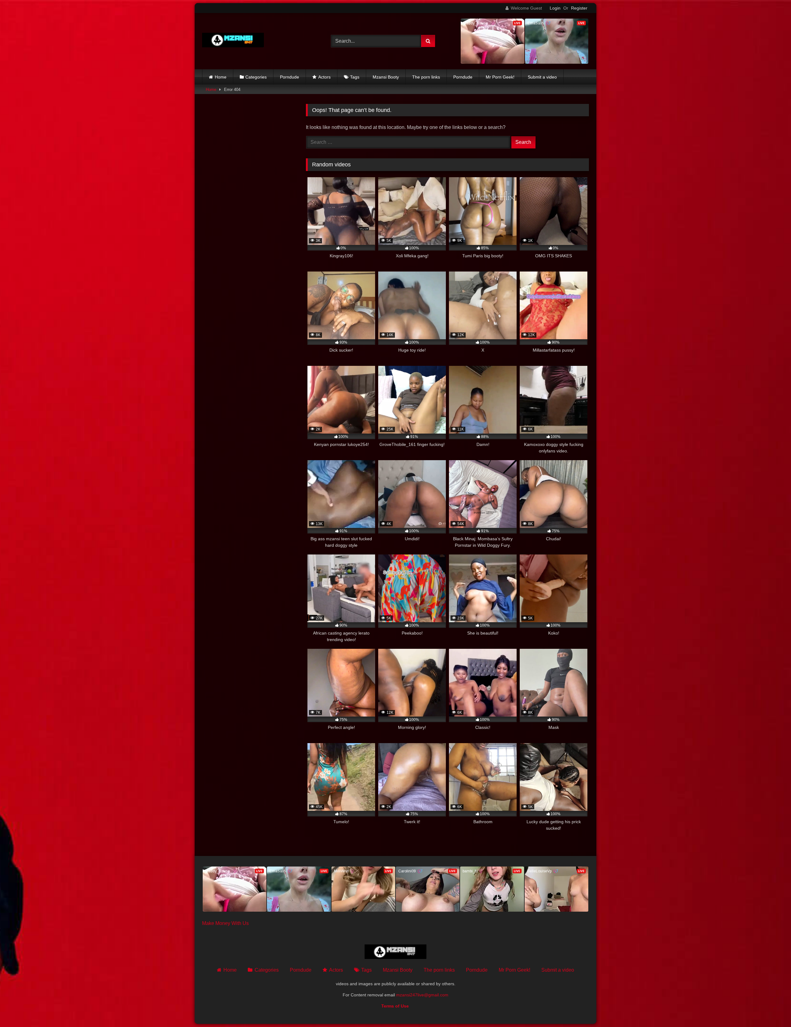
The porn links (426, 77)
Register (579, 8)
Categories (256, 77)
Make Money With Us (225, 923)
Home (220, 77)
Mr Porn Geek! (500, 77)
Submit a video (542, 77)
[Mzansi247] (233, 41)
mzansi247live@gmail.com (422, 994)
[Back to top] (772, 1009)
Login (555, 8)
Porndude (289, 77)
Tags (354, 77)
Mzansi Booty (386, 77)
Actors (324, 77)
